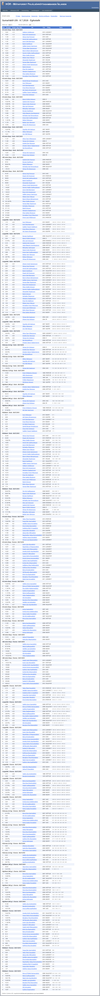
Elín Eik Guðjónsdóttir (29, 616)
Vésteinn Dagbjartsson (29, 71)
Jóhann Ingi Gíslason (28, 155)
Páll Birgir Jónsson (28, 382)
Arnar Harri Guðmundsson (30, 118)
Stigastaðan (54, 16)
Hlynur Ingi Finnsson (28, 37)
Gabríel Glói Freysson (29, 101)
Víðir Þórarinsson (28, 375)
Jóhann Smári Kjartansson (30, 64)
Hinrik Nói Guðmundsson (30, 39)
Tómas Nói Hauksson (29, 152)
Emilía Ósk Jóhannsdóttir (30, 563)
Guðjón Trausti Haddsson (30, 92)
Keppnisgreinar (26, 16)
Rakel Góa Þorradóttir (29, 579)
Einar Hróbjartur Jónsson (30, 373)
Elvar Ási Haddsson (28, 69)
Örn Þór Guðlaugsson (29, 491)
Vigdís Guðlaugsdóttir (29, 625)
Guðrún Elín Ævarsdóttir (29, 630)
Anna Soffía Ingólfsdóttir (30, 860)
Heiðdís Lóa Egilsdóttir (29, 602)
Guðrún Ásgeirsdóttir (29, 591)
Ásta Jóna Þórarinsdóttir (29, 783)
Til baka (18, 16)
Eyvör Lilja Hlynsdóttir (29, 544)
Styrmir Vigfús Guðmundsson (31, 53)
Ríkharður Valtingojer (29, 108)
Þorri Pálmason (27, 83)
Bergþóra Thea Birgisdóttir (30, 577)
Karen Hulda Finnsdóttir (29, 614)
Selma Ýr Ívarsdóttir (28, 637)
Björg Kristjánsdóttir (28, 570)
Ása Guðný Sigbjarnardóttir (30, 588)
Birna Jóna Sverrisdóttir (29, 618)
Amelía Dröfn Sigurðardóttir (31, 551)
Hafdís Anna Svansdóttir (30, 584)
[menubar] (27, 10)
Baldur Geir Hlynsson (29, 122)
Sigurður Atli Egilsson (29, 129)
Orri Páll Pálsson (27, 134)
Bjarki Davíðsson (27, 44)
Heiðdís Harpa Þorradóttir (30, 523)
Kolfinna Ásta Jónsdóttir (29, 567)
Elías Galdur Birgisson (29, 74)
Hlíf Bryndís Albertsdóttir (30, 572)
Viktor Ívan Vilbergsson (29, 139)
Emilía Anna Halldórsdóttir (30, 611)
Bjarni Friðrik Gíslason (29, 99)
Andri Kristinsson (28, 377)
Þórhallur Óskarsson (28, 206)
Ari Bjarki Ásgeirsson (29, 424)
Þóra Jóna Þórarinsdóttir (30, 788)
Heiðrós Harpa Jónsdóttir (30, 537)
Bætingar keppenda (65, 16)
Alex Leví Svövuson (28, 106)
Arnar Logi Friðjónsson (29, 217)
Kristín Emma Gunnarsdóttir (31, 558)
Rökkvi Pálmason (27, 120)
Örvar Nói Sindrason (28, 94)
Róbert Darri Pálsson (28, 57)
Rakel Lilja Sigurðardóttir (30, 604)
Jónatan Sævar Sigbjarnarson (31, 145)
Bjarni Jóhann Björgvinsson (30, 50)
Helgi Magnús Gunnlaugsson (31, 113)
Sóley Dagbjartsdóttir (29, 595)
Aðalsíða (5, 10)
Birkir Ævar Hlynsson (29, 310)
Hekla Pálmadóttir (28, 628)
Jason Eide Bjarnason (29, 41)
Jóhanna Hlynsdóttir (28, 846)
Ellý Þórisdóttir (27, 597)
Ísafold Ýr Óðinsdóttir (29, 553)
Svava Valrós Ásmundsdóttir (31, 556)
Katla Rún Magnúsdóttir (29, 639)
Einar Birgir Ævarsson (29, 88)
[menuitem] (5, 10)
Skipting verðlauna (44, 16)
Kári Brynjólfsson (27, 148)
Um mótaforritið (47, 10)
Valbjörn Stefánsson (28, 32)
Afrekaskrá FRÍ (14, 10)
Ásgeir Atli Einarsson (29, 176)
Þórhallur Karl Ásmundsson (30, 115)
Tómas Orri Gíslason (28, 141)
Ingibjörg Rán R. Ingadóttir (30, 528)
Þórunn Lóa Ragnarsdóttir (30, 540)
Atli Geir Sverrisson (28, 410)
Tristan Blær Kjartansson (30, 48)
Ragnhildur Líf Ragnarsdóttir (31, 547)
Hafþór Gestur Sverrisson (30, 46)
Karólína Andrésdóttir (29, 862)
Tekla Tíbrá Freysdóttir (29, 519)
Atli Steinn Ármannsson (29, 90)
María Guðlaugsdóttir (29, 593)
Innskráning (95, 7)
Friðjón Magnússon (28, 380)
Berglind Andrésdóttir (29, 776)
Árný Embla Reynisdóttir (30, 526)
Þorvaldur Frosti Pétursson (30, 76)
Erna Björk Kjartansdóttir (30, 943)
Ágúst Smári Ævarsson (29, 104)
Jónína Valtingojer (28, 632)
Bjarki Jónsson (27, 67)
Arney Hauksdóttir (28, 609)
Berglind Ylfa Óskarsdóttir (30, 600)
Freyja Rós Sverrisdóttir (29, 521)
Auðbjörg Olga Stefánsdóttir (31, 565)
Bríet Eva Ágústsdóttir (29, 574)
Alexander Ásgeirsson (29, 60)
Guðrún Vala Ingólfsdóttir (30, 560)
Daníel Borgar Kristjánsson (30, 81)
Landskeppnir (35, 10)
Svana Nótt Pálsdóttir (29, 530)
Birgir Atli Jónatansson (29, 34)
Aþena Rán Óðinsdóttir (29, 533)
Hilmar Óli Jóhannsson (29, 125)
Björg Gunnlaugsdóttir (29, 623)
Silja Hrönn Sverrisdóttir (29, 850)
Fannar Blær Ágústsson (29, 62)
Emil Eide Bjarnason (28, 85)
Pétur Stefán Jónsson (29, 55)
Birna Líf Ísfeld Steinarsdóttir (31, 586)
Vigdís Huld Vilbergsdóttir (30, 549)
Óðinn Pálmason (27, 132)
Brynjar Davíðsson (28, 111)
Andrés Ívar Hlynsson (29, 143)
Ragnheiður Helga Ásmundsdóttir (32, 535)
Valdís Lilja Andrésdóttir (29, 774)
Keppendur (34, 16)
